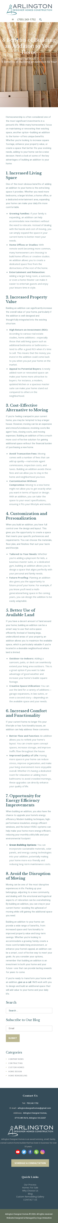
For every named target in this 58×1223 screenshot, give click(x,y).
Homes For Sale (30, 1187)
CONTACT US (30, 1199)
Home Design (15, 1071)
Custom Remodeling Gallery (30, 1196)
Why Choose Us (30, 1190)
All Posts (31, 59)
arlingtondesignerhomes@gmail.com (34, 1108)
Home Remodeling (17, 1075)
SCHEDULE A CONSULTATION (30, 1163)
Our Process (30, 1184)
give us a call (24, 982)
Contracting (15, 1063)
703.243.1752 (32, 1103)
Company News (16, 1059)
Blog (30, 1193)
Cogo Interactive (44, 1218)
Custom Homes (16, 1067)
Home (19, 58)
